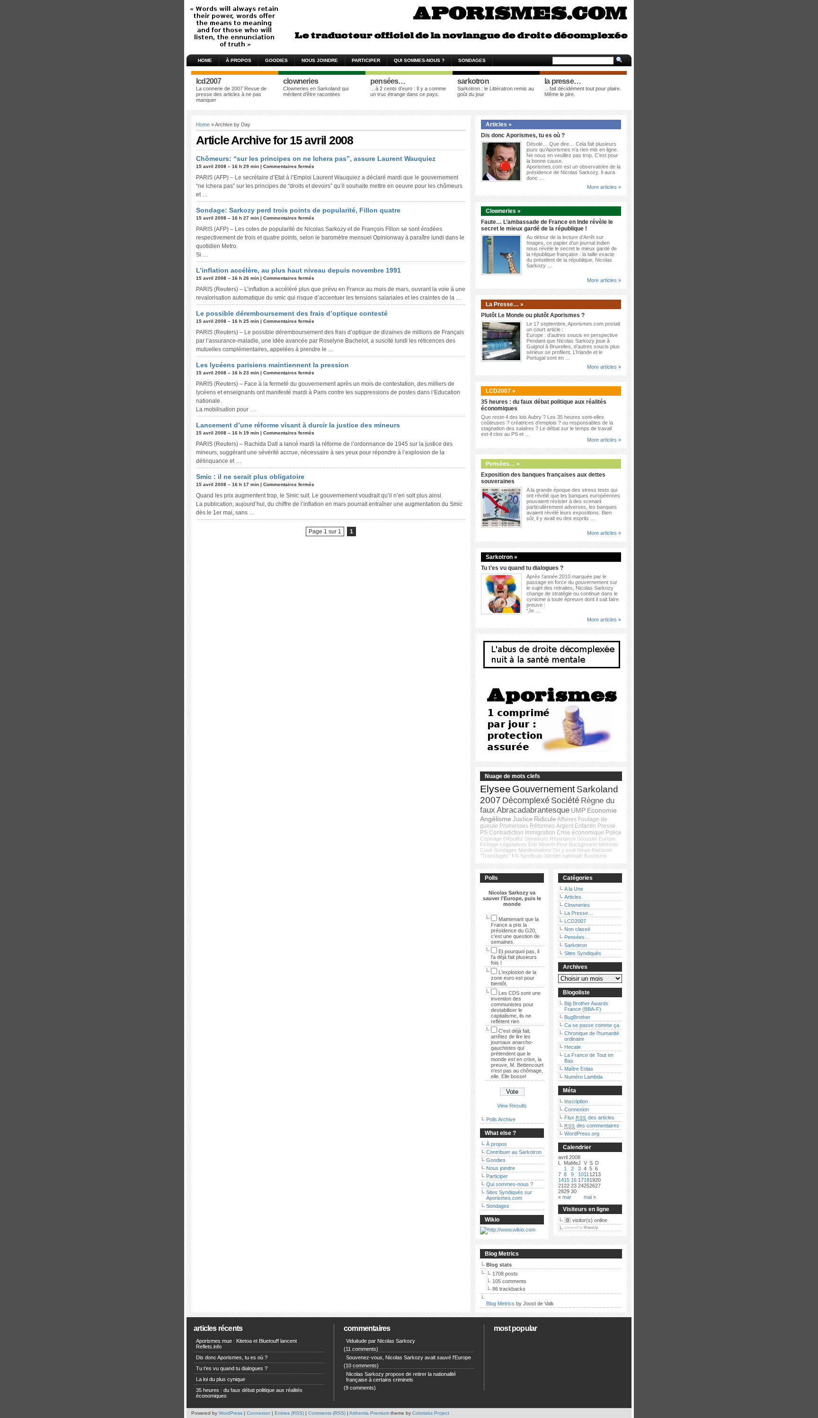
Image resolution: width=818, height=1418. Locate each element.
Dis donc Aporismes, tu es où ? (523, 135)
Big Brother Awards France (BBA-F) (586, 1006)
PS (484, 832)
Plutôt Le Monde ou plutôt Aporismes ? (533, 315)
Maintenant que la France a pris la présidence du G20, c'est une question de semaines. (515, 930)
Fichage (489, 844)
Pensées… (577, 937)
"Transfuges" (495, 856)
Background (583, 844)
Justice (523, 819)
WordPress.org (581, 1133)
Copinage (491, 839)
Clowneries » (503, 211)
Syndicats (531, 856)
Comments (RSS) (327, 1413)
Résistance (563, 839)
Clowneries (577, 905)
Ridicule (545, 819)
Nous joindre (320, 60)
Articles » (499, 124)
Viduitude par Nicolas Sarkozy (380, 1341)
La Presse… (578, 913)
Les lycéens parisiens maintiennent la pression (272, 365)
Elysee (495, 789)
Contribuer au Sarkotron (514, 1152)
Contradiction (506, 832)
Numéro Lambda (583, 1077)
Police (613, 832)
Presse (606, 826)
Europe (607, 839)
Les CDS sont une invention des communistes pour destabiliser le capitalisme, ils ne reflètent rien (516, 1007)
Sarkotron (575, 945)
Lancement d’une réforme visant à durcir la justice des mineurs (298, 425)
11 (586, 1174)
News (583, 850)
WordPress (230, 1413)
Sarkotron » (501, 557)
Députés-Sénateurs (525, 839)
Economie (602, 810)
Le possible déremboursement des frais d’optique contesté (292, 313)
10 (581, 1174)
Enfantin (585, 826)
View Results (512, 1105)
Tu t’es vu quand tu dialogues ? (522, 568)
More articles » (604, 187)
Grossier (587, 839)
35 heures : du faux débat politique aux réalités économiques (249, 1393)
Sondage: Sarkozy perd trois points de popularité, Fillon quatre (298, 210)
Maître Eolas (578, 1069)
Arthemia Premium (369, 1413)
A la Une (573, 889)
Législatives (513, 844)
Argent (564, 826)
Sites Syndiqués (582, 953)
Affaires (567, 819)
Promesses (513, 826)
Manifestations (534, 850)
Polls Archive (501, 1119)
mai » (590, 1197)
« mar (564, 1197)
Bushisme (595, 856)
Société (565, 800)
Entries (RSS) (289, 1413)
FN (515, 856)
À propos (238, 60)
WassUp (591, 1227)
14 (561, 1180)
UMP (578, 810)
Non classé (577, 929)
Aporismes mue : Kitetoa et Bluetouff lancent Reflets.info (246, 1343)
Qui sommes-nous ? (419, 60)
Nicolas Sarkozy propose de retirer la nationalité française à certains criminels (401, 1377)
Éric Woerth (541, 844)
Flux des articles (589, 1117)
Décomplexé (526, 800)
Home (205, 60)
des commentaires (591, 1125)
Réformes (542, 826)
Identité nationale (563, 856)
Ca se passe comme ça (591, 1025)
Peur (562, 844)
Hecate (572, 1047)
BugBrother (577, 1017)
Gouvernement (543, 789)
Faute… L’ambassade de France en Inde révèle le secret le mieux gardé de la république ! (547, 225)
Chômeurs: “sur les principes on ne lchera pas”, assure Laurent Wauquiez (316, 158)
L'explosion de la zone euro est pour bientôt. (513, 977)
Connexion (576, 1109)
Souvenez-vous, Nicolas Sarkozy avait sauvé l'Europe (408, 1357)
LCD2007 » (501, 391)
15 (566, 1180)
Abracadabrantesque (533, 810)
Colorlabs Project (430, 1413)
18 (586, 1180)
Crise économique (580, 832)
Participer (366, 60)
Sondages (472, 60)
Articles (572, 897)
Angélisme (495, 819)
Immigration (540, 832)
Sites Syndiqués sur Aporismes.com (509, 1195)
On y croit (564, 850)
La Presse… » (505, 304)
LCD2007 (575, 921)
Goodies (276, 60)
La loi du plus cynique (220, 1379)
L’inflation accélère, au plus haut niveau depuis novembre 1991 (298, 270)
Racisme (602, 850)
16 (574, 1180)
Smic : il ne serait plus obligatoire (250, 476)
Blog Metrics (500, 1303)
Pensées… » (503, 464)
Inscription (576, 1101)
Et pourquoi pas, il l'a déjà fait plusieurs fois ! (515, 957)
